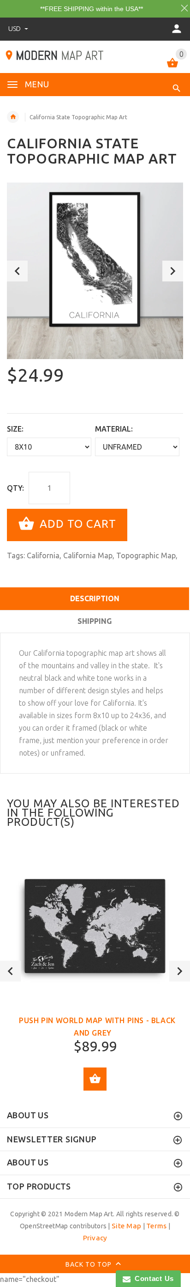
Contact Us (152, 1278)
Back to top (89, 1264)
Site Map (126, 1226)
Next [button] (172, 271)
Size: (15, 429)
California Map (88, 555)
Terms (156, 1226)
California (43, 555)
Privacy (95, 1238)
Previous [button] (17, 271)
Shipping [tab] (94, 621)
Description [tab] (94, 598)
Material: (114, 429)
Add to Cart (76, 524)
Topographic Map (146, 555)
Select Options (95, 1079)
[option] (95, 271)
